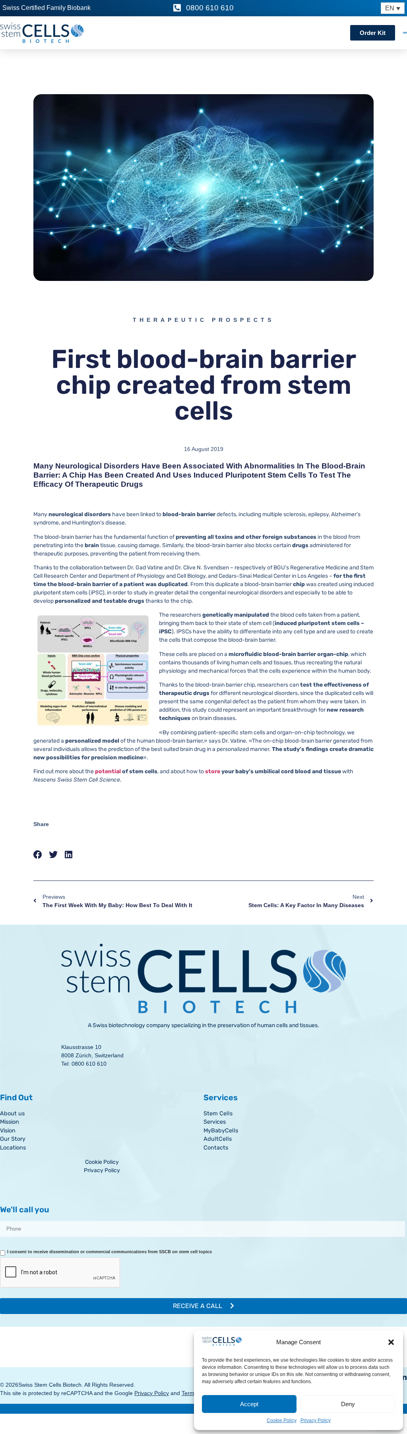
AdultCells (218, 1139)
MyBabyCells (221, 1130)
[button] (391, 1342)
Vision (8, 1130)
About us (12, 1113)
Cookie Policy (282, 1420)
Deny (348, 1404)
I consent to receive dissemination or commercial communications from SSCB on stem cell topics (109, 1251)
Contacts (216, 1147)
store (212, 771)
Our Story (12, 1139)
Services (215, 1122)
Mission (9, 1122)
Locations (13, 1147)
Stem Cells (218, 1113)
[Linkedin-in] (403, 1377)
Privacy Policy (315, 1420)
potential (108, 771)
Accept (249, 1404)
